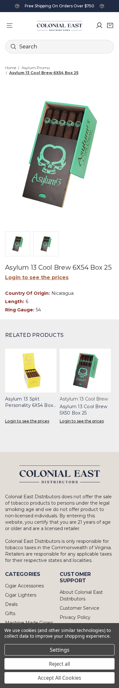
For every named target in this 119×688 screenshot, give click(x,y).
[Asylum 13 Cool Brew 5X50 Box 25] (85, 370)
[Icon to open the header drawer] (9, 25)
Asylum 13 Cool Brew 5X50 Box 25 (84, 410)
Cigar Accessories (24, 586)
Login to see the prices (37, 277)
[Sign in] (99, 25)
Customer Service (79, 608)
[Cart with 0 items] (110, 25)
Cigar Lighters (20, 595)
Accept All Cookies (59, 677)
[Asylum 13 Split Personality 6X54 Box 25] (31, 370)
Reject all (59, 663)
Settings (59, 649)
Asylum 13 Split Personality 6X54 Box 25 (29, 402)
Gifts (10, 613)
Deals (11, 604)
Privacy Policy (75, 617)
